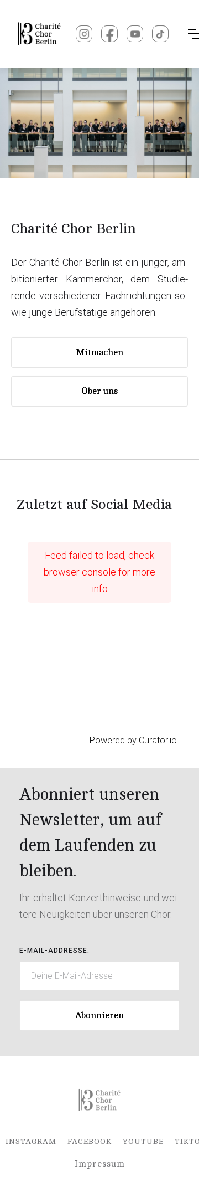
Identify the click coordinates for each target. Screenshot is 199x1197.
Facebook (89, 1141)
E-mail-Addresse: (54, 950)
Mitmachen (99, 352)
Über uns (99, 391)
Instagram (31, 1141)
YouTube (143, 1141)
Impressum (100, 1164)
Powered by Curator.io (133, 740)
